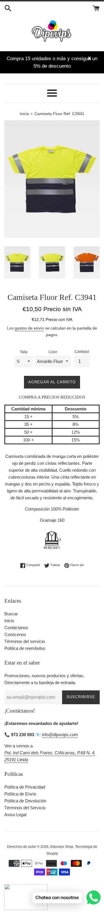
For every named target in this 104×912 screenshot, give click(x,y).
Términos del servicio (24, 641)
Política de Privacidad (24, 787)
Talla (23, 352)
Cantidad (82, 352)
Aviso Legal (15, 814)
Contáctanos (16, 627)
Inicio (9, 620)
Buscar (11, 613)
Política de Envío (20, 793)
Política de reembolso (24, 648)
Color (53, 352)
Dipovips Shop (61, 847)
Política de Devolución (25, 800)
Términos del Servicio (24, 807)
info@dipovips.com (60, 734)
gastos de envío (29, 328)
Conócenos (15, 634)
